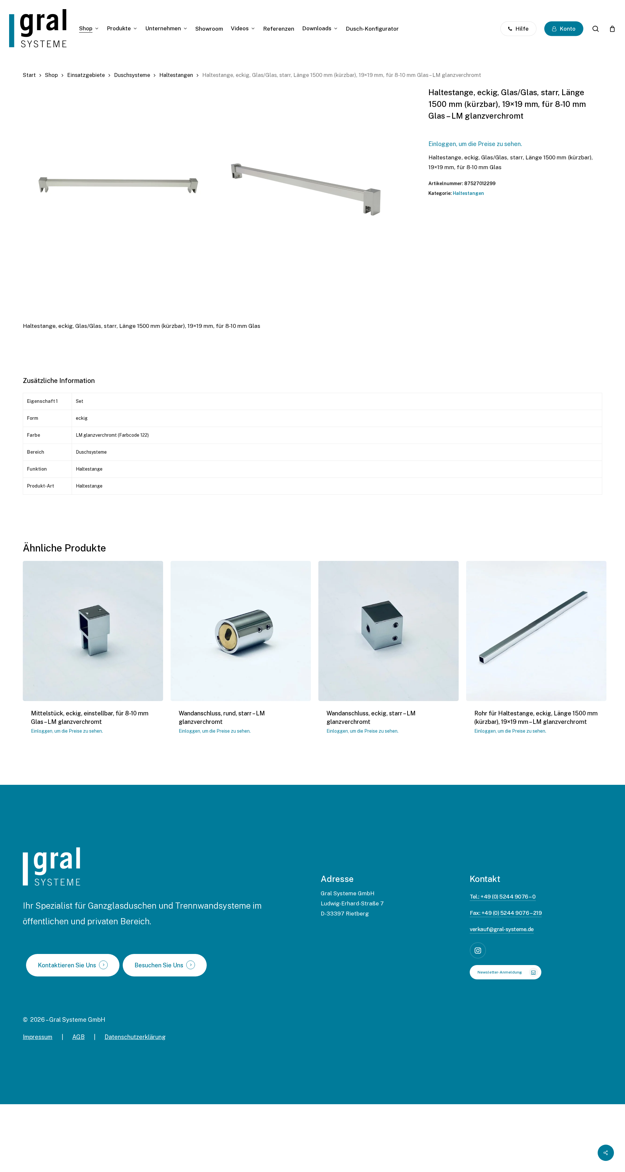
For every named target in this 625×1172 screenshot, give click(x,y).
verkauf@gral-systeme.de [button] (502, 929)
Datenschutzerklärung (135, 1036)
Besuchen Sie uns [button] (158, 965)
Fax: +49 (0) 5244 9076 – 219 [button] (506, 913)
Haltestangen (176, 75)
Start (29, 75)
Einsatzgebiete (86, 75)
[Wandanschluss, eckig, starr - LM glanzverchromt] (388, 631)
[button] (505, 972)
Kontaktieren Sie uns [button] (67, 965)
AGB (78, 1036)
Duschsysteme (132, 75)
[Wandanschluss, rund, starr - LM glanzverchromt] (241, 631)
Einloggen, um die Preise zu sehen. (475, 143)
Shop (51, 75)
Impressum (37, 1036)
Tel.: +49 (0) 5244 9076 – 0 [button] (503, 896)
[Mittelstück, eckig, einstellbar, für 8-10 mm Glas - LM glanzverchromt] (93, 631)
